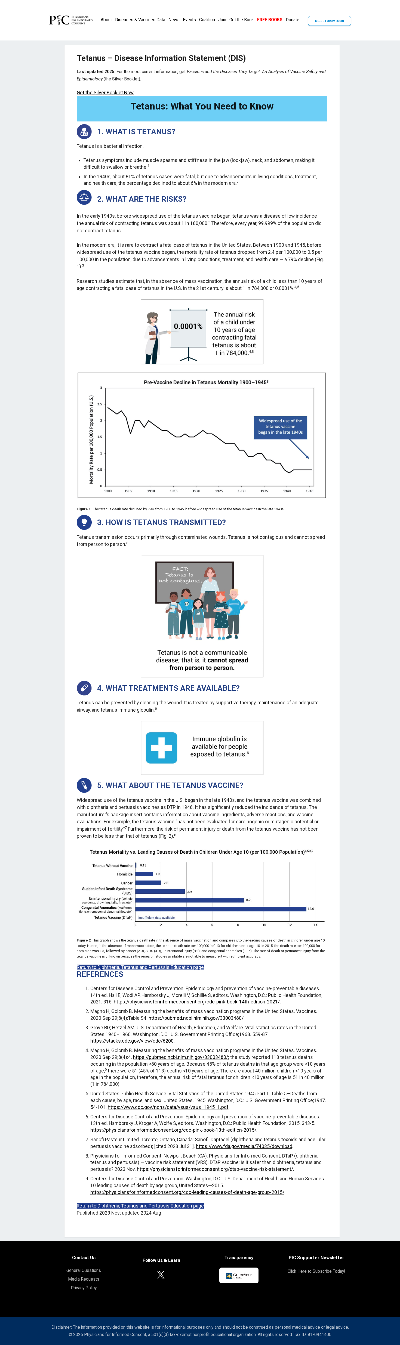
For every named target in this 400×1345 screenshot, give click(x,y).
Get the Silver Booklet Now (105, 92)
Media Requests (83, 1279)
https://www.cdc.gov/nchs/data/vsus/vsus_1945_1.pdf (168, 1107)
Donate (292, 19)
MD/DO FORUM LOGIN (329, 21)
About (106, 19)
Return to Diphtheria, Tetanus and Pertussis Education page (140, 967)
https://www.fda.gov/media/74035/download (244, 1146)
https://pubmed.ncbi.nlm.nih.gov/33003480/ (196, 1018)
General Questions (83, 1270)
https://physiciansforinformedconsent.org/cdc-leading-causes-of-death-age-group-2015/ (187, 1192)
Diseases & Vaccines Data (140, 19)
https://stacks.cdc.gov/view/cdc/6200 (132, 1041)
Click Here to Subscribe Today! (316, 1271)
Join (222, 19)
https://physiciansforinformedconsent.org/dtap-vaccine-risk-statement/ (215, 1169)
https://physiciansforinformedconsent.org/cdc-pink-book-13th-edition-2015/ (173, 1130)
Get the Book (241, 19)
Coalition (207, 19)
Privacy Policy (84, 1287)
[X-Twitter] (160, 1274)
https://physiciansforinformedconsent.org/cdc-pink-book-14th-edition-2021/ (197, 1002)
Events (189, 19)
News (174, 19)
